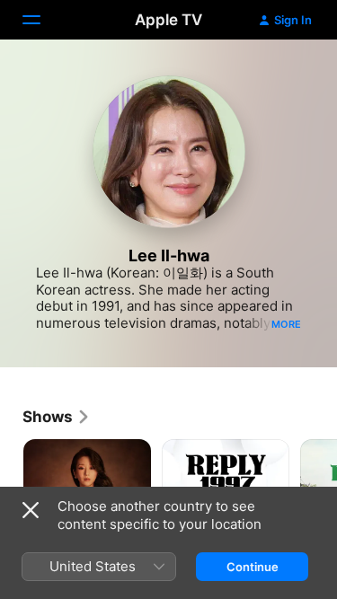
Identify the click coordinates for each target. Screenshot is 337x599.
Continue (252, 566)
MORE (286, 324)
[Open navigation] (42, 20)
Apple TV (168, 20)
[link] (56, 417)
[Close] (30, 510)
